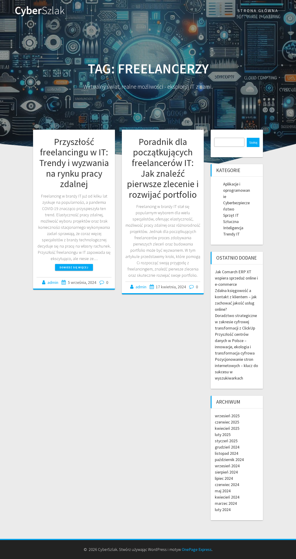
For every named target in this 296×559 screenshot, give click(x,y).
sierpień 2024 (226, 472)
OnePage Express (197, 549)
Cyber (40, 10)
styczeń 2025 (226, 440)
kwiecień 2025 (227, 428)
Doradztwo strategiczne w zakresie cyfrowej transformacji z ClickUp (236, 322)
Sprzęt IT (231, 215)
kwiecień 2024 (227, 497)
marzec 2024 (226, 503)
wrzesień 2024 (227, 465)
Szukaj (253, 142)
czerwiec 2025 (227, 422)
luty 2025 (223, 434)
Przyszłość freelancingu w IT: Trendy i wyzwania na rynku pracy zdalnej (74, 163)
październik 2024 (229, 459)
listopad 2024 (226, 453)
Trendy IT (231, 234)
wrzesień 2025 (227, 415)
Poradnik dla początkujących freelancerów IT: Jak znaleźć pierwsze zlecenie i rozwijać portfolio (163, 168)
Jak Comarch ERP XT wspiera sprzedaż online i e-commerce (236, 278)
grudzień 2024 (227, 447)
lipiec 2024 (224, 478)
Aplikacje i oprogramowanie (236, 190)
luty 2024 (223, 509)
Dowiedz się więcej (74, 267)
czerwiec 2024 (227, 484)
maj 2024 (223, 490)
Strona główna (257, 10)
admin (52, 282)
